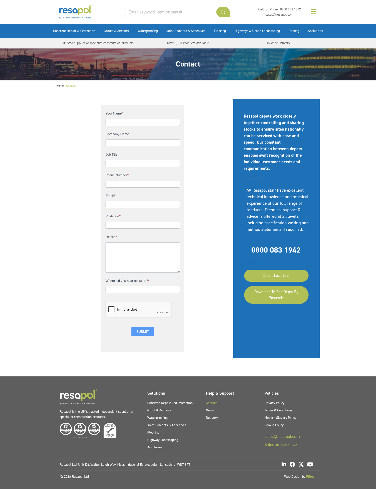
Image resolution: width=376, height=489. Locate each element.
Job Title (111, 154)
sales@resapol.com (279, 14)
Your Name (114, 113)
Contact (211, 403)
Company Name (117, 134)
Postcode (113, 216)
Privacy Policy (274, 403)
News (210, 410)
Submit (142, 331)
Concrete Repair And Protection (170, 403)
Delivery (212, 417)
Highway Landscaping (162, 439)
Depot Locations (276, 275)
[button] (223, 12)
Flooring (220, 30)
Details (111, 237)
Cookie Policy (274, 425)
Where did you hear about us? (127, 281)
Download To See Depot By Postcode (276, 294)
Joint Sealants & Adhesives (185, 30)
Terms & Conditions (278, 410)
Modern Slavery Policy (280, 417)
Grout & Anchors (159, 410)
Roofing (294, 30)
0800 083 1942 (290, 9)
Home (60, 86)
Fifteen (311, 476)
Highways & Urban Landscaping (257, 30)
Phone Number (117, 175)
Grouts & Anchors (116, 30)
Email (110, 196)
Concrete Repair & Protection (74, 30)
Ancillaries (315, 30)
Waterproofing (148, 30)
